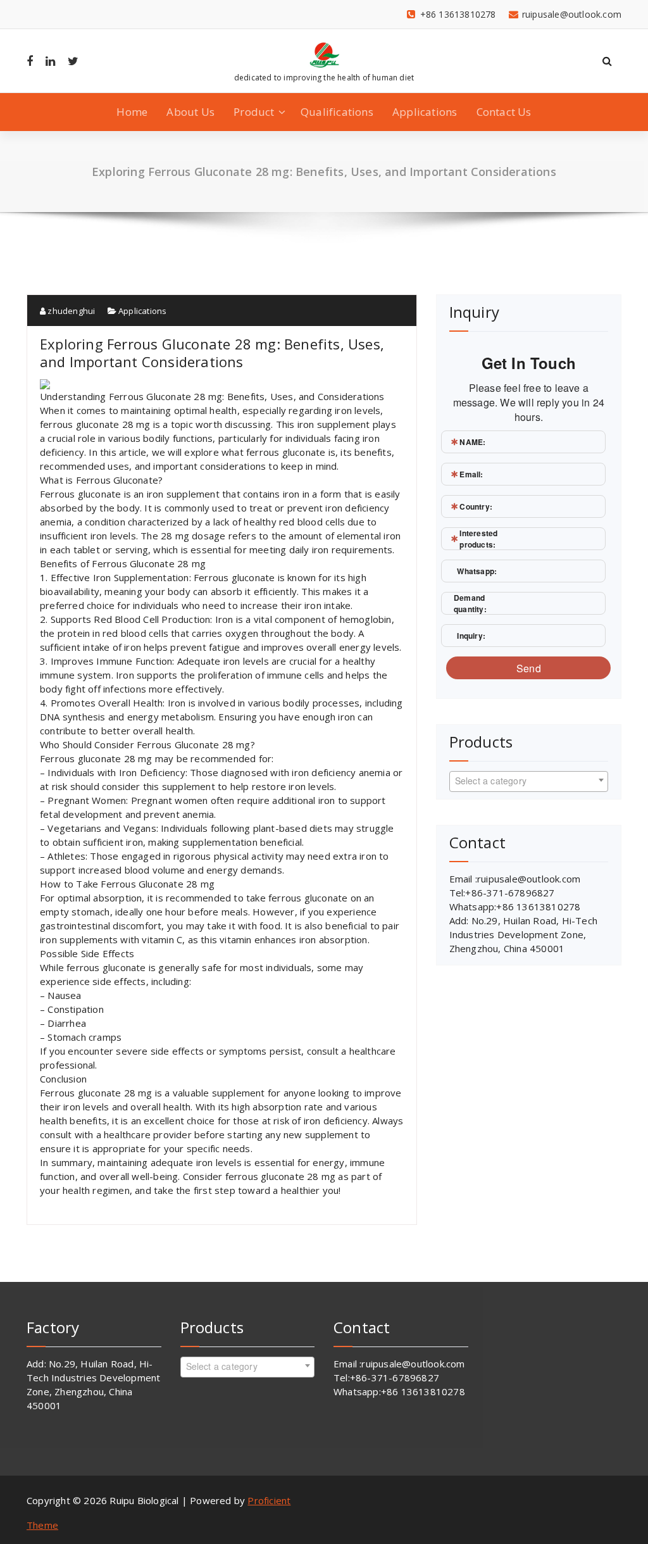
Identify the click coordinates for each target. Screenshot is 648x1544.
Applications (424, 111)
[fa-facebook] (30, 60)
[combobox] (528, 781)
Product (254, 111)
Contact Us (504, 111)
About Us (190, 111)
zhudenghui (70, 311)
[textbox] (529, 780)
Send (528, 668)
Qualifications (337, 111)
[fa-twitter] (73, 60)
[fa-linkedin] (50, 60)
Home (131, 111)
